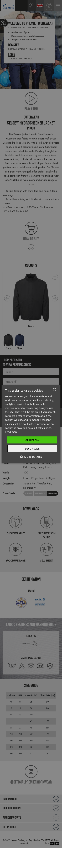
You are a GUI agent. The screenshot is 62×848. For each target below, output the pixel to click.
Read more (11, 431)
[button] (31, 457)
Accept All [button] (32, 439)
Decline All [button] (32, 448)
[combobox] (54, 389)
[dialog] (31, 424)
